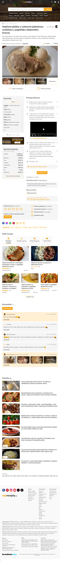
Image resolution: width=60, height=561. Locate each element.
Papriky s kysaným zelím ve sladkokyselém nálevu (8, 548)
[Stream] (18, 490)
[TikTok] (21, 490)
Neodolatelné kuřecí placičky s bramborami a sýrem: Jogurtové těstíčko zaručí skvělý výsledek (38, 394)
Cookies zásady (42, 497)
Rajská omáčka (44, 531)
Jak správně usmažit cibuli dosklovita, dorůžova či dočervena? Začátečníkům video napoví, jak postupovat (39, 451)
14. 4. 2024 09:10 (51, 324)
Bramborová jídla (34, 526)
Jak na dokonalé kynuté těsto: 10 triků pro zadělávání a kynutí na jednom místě (36, 382)
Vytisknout (17, 223)
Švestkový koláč (43, 534)
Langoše (4, 534)
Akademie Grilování (13, 13)
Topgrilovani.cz (52, 494)
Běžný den (35, 227)
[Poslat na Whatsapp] (10, 223)
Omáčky (22, 13)
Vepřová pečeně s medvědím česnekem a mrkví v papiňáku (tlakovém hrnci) (12, 264)
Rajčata (46, 15)
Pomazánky (11, 521)
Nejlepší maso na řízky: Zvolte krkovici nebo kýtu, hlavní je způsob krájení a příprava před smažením (49, 541)
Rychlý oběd (30, 534)
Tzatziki (38, 524)
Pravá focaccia (44, 523)
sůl (57, 475)
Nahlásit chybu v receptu (14, 134)
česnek (19, 475)
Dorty (12, 529)
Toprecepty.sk (52, 491)
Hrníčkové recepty (13, 18)
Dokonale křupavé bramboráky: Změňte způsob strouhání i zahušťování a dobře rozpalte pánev (49, 545)
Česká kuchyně (39, 18)
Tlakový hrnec (18, 227)
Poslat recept (20, 223)
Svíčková (38, 523)
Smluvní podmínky (43, 501)
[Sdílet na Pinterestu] (14, 223)
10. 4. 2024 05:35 (51, 334)
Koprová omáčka (28, 533)
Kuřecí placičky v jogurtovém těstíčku (29, 546)
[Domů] (3, 23)
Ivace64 (4, 292)
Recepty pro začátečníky (51, 526)
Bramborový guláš (53, 531)
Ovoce (15, 529)
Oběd (12, 227)
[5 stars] (21, 208)
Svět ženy (30, 497)
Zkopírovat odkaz (24, 223)
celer (22, 475)
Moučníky (27, 13)
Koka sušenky (5, 543)
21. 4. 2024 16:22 (51, 314)
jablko (26, 475)
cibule (14, 475)
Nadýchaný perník (23, 534)
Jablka (30, 227)
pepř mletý (53, 475)
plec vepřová (5, 475)
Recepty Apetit (31, 495)
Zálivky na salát (13, 524)
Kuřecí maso (40, 13)
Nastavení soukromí (41, 491)
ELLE (50, 497)
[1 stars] (6, 208)
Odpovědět (6, 319)
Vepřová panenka (31, 524)
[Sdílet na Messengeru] (7, 223)
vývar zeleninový (33, 475)
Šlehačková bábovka (53, 523)
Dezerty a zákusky (45, 521)
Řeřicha (22, 523)
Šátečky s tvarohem (6, 541)
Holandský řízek (36, 533)
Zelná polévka (6, 524)
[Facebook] (3, 490)
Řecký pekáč (5, 539)
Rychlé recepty (22, 18)
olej (11, 475)
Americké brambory (15, 523)
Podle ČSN (16, 15)
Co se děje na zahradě (30, 523)
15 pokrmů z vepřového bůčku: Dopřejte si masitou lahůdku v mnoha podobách (39, 462)
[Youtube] (14, 490)
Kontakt (40, 518)
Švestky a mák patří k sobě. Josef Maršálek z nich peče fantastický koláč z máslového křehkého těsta (39, 405)
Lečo (17, 534)
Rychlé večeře (31, 18)
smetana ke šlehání (43, 475)
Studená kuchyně (6, 529)
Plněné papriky (13, 531)
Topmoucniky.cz (53, 492)
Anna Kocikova (50, 26)
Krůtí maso (13, 526)
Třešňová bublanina (22, 524)
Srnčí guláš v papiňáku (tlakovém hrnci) (49, 285)
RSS (40, 507)
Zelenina (25, 227)
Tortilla (38, 521)
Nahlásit (40, 514)
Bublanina (36, 534)
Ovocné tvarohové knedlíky (34, 531)
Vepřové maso (13, 23)
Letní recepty (35, 15)
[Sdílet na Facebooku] (3, 223)
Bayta (8, 344)
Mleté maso (19, 526)
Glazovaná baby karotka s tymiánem (10, 550)
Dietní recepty (35, 528)
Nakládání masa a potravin (30, 521)
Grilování (28, 15)
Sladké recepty (27, 528)
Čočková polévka (12, 533)
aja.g (32, 268)
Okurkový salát (20, 533)
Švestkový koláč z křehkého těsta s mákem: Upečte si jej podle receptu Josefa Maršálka (29, 541)
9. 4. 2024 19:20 (51, 344)
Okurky (45, 13)
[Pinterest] (7, 490)
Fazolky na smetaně (22, 531)
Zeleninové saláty (51, 528)
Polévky (33, 13)
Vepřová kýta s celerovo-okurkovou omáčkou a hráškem (9, 286)
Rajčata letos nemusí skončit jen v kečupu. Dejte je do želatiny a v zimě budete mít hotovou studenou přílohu (39, 417)
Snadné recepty (43, 227)
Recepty (7, 23)
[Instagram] (11, 490)
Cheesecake (5, 533)
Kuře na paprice (50, 533)
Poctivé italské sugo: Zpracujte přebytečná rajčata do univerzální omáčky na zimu (39, 428)
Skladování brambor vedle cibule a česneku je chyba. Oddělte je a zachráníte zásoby (48, 549)
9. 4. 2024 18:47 (51, 354)
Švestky (11, 15)
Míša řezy (43, 533)
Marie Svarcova (11, 334)
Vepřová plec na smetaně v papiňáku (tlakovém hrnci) (28, 286)
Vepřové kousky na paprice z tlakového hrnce (41, 263)
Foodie (40, 512)
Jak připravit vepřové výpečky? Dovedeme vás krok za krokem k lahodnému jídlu (38, 439)
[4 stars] (17, 208)
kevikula (9, 324)
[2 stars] (9, 208)
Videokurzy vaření (32, 494)
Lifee (50, 498)
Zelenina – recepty (19, 521)
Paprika (22, 15)
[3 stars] (13, 208)
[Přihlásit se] (58, 2)
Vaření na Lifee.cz (32, 492)
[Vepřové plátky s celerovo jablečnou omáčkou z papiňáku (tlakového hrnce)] (10, 360)
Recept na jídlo (31, 491)
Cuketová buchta (11, 534)
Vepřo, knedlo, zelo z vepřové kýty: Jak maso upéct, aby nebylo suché (29, 544)
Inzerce (40, 506)
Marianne (51, 495)
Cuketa (41, 15)
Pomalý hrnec (41, 526)
